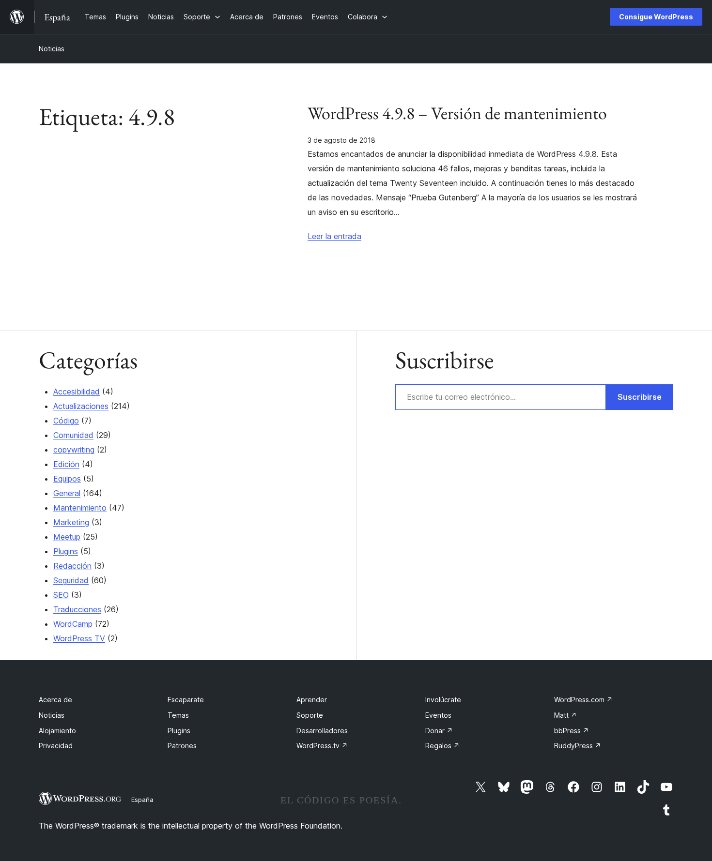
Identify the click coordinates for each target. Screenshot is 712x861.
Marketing (71, 522)
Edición (66, 464)
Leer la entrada (334, 236)
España (142, 799)
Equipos (67, 478)
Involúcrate (443, 699)
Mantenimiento (80, 508)
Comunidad (73, 435)
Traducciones (77, 609)
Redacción (72, 566)
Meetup (66, 537)
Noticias (51, 49)
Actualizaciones (80, 406)
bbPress (571, 730)
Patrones (182, 745)
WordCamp (73, 624)
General (66, 493)
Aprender (311, 699)
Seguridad (71, 580)
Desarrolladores (322, 730)
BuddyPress (577, 745)
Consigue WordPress (656, 17)
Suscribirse (640, 397)
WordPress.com (583, 699)
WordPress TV (79, 638)
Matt (565, 715)
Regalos (442, 745)
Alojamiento (57, 730)
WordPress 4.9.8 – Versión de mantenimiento (457, 113)
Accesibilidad (76, 391)
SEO (61, 595)
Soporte (309, 715)
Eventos (438, 715)
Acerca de (55, 699)
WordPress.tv (322, 745)
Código (66, 420)
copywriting (73, 449)
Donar (439, 730)
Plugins (65, 551)
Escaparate (186, 699)
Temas (178, 715)
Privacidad (56, 745)
